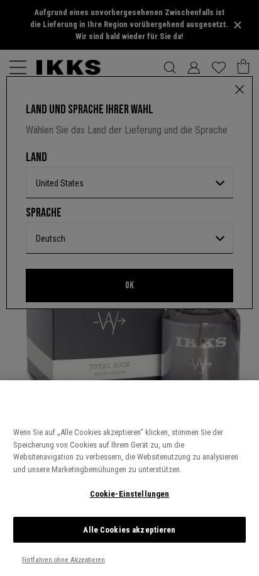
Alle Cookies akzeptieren (129, 529)
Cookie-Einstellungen (130, 494)
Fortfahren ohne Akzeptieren (63, 560)
